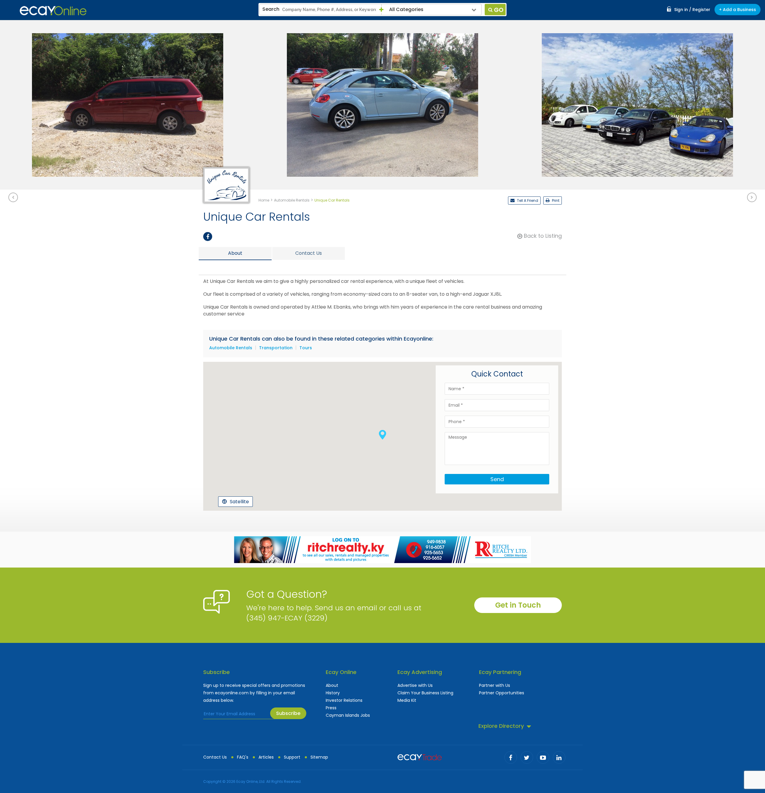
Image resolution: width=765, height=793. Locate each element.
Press (331, 708)
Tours (305, 348)
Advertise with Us (415, 685)
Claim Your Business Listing (425, 693)
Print (555, 200)
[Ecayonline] (53, 10)
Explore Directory (501, 726)
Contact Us (215, 757)
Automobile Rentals (230, 348)
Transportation (276, 348)
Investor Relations (344, 700)
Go (499, 10)
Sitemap (319, 757)
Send (497, 479)
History (333, 693)
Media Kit (406, 700)
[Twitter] (527, 757)
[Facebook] (207, 236)
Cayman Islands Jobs (348, 715)
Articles (266, 757)
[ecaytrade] (419, 756)
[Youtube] (543, 757)
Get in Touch (518, 605)
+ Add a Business (737, 10)
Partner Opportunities (501, 693)
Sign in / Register (692, 10)
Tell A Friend (527, 200)
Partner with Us (494, 685)
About (332, 685)
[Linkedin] (559, 757)
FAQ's (242, 757)
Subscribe (288, 713)
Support (292, 757)
